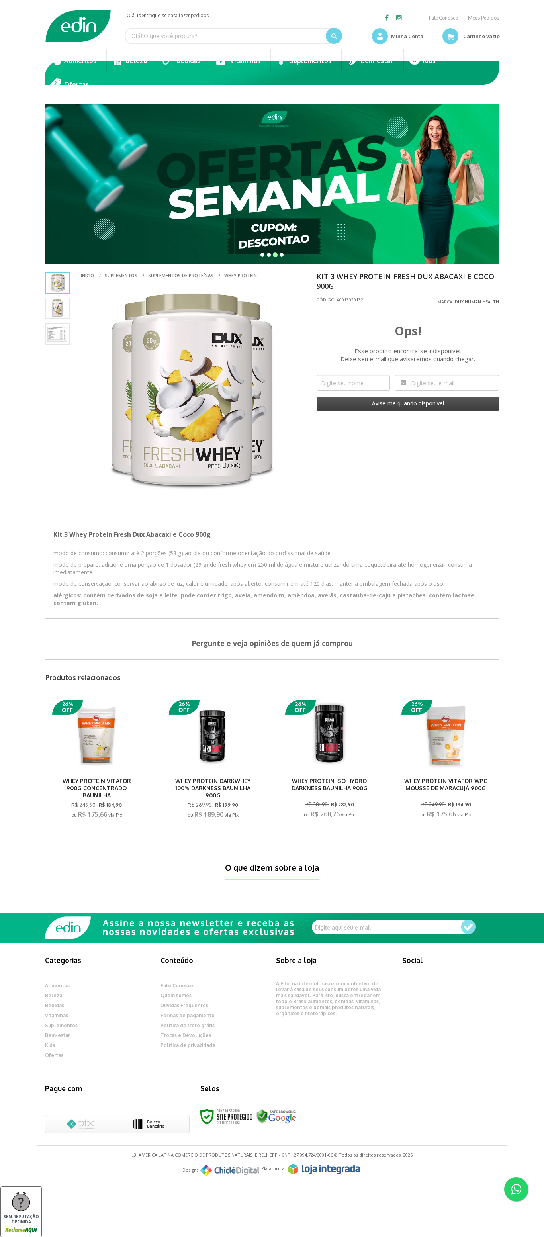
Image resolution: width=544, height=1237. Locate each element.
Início (87, 275)
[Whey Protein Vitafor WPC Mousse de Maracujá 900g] (445, 761)
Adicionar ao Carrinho (97, 813)
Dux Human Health (477, 302)
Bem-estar (57, 1035)
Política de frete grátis (187, 1025)
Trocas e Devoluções (185, 1035)
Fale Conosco (443, 18)
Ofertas (54, 1055)
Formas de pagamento (187, 1015)
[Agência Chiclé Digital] (229, 1170)
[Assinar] (468, 927)
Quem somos (176, 995)
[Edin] (78, 26)
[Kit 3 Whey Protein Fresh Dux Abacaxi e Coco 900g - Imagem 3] (57, 334)
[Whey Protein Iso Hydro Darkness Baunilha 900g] (329, 761)
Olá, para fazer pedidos (168, 15)
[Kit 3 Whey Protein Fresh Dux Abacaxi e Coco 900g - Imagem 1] (57, 283)
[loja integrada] (324, 1169)
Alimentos (57, 985)
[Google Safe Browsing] (276, 1116)
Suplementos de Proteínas (180, 275)
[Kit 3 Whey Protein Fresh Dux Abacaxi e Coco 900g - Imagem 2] (57, 308)
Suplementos (121, 275)
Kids (50, 1045)
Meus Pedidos (483, 18)
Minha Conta (407, 36)
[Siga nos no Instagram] (399, 18)
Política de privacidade (187, 1045)
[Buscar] (334, 36)
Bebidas (54, 1005)
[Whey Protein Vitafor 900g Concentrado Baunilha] (96, 761)
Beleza (53, 995)
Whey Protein (240, 275)
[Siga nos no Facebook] (387, 18)
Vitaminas (56, 1015)
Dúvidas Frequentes (184, 1005)
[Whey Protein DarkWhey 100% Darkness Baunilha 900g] (213, 761)
